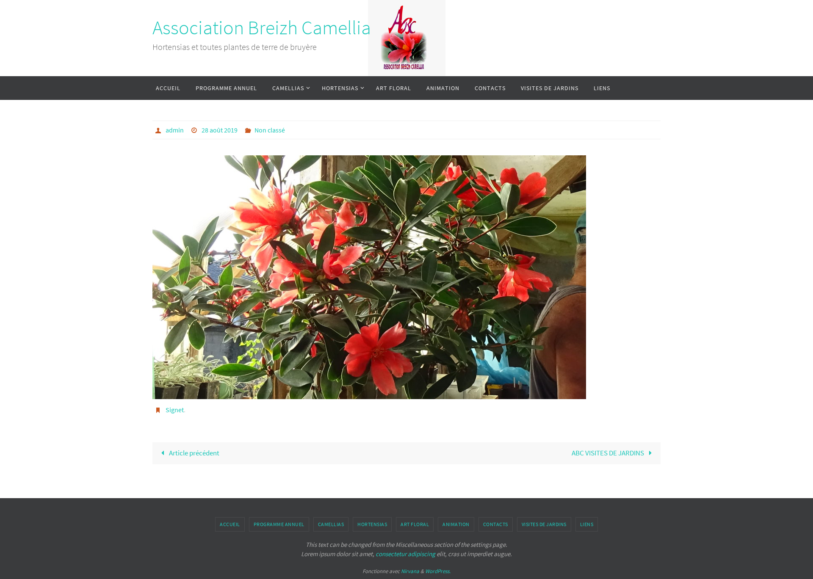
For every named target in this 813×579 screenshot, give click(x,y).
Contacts (495, 524)
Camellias (331, 524)
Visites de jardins (544, 524)
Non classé (269, 130)
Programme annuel (279, 524)
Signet (175, 409)
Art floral (415, 524)
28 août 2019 (220, 130)
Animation (456, 524)
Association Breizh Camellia (261, 27)
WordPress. (438, 571)
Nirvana (410, 571)
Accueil (230, 524)
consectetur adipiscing (405, 554)
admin (175, 130)
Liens (587, 524)
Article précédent (193, 453)
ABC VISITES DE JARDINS (608, 453)
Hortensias (372, 524)
